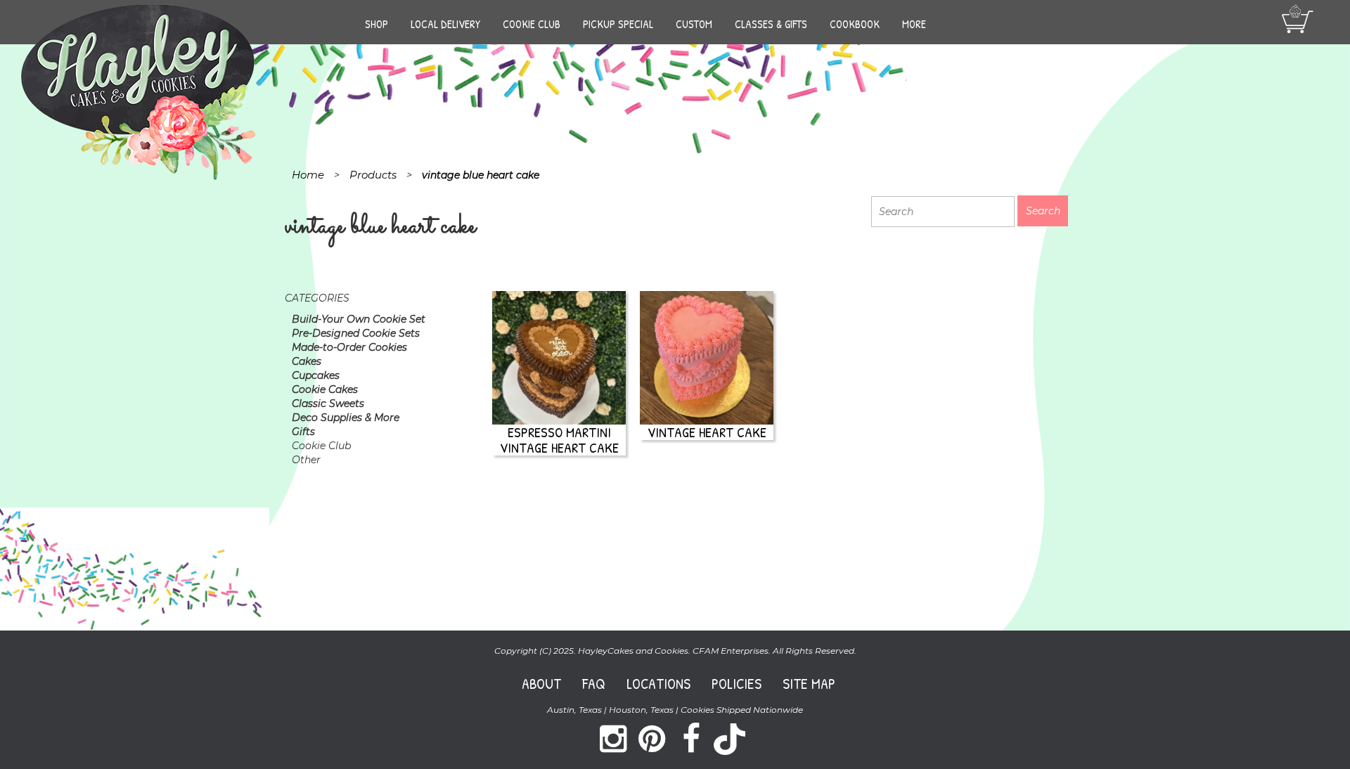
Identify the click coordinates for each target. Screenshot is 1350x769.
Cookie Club (531, 24)
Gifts (303, 431)
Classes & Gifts (771, 24)
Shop (376, 24)
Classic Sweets (328, 403)
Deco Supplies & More (345, 417)
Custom (694, 24)
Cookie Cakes (325, 389)
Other (306, 459)
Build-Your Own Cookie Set (358, 319)
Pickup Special (618, 24)
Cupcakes (316, 375)
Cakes (306, 361)
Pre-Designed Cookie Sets (356, 333)
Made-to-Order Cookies (349, 347)
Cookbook (855, 24)
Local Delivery (445, 24)
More (914, 24)
